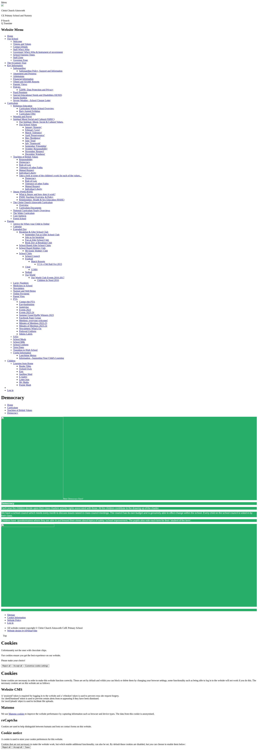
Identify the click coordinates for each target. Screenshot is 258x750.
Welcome (17, 41)
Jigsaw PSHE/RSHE (23, 191)
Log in (10, 390)
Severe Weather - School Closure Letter (31, 100)
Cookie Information (16, 617)
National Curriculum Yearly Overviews (31, 210)
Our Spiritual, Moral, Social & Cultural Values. (41, 122)
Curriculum (12, 103)
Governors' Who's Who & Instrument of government (38, 52)
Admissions (18, 76)
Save (27, 747)
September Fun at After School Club (42, 234)
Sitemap (11, 615)
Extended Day (20, 229)
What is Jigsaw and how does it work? (37, 194)
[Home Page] (2, 5)
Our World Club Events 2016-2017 (47, 277)
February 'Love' (32, 130)
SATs (15, 336)
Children (11, 360)
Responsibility (26, 159)
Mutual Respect (26, 170)
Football (29, 259)
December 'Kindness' (35, 154)
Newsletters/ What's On (30, 328)
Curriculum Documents (30, 208)
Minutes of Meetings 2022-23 (33, 323)
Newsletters (18, 288)
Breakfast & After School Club (33, 232)
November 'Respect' (34, 151)
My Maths (24, 382)
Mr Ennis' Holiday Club (36, 250)
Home (10, 36)
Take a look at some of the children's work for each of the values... (50, 175)
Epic (21, 371)
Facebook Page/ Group (30, 318)
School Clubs (25, 253)
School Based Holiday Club (32, 248)
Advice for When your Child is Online (31, 224)
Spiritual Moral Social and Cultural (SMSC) (33, 119)
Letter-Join (24, 379)
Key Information (15, 65)
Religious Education (22, 106)
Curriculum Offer (27, 114)
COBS (34, 269)
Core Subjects (19, 216)
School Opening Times (24, 55)
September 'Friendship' (36, 146)
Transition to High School (25, 350)
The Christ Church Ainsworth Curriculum (33, 202)
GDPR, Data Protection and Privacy (36, 89)
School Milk (19, 342)
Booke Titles (25, 366)
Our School (12, 38)
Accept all (17, 666)
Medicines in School (22, 285)
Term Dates (18, 347)
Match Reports (38, 261)
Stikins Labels (25, 334)
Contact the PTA (27, 301)
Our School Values (28, 124)
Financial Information (23, 79)
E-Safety (23, 377)
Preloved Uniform (27, 331)
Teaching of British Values (25, 157)
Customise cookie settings (36, 666)
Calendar (17, 226)
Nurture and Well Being (24, 291)
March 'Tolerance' (33, 132)
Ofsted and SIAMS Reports (26, 81)
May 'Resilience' (33, 138)
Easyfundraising (26, 304)
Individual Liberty (27, 173)
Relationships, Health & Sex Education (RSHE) (41, 199)
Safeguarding (19, 68)
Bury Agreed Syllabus (29, 111)
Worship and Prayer (22, 116)
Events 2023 (25, 309)
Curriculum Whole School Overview (36, 108)
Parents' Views (20, 84)
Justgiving (24, 307)
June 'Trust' (30, 140)
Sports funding (20, 97)
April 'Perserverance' (35, 135)
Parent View (19, 296)
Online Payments (21, 293)
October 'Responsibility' (36, 148)
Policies (16, 87)
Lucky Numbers (21, 283)
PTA (15, 299)
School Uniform (20, 344)
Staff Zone (18, 57)
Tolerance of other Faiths (31, 167)
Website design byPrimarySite (22, 630)
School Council (32, 256)
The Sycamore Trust (16, 63)
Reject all (6, 666)
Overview (24, 205)
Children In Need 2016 (48, 280)
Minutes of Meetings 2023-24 (33, 326)
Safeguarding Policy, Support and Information (40, 71)
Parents (10, 221)
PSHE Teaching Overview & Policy (36, 197)
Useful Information (22, 352)
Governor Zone (20, 60)
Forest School (19, 218)
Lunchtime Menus (27, 355)
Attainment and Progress (24, 73)
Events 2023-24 (26, 312)
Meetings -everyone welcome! (33, 320)
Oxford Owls (25, 369)
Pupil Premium (20, 92)
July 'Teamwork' (33, 143)
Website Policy (14, 620)
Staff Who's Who (21, 49)
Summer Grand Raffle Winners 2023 (36, 315)
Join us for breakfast (34, 237)
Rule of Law (25, 165)
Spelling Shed (25, 374)
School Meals (19, 339)
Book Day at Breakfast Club (38, 242)
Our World (30, 275)
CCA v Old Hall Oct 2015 (49, 264)
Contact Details (20, 46)
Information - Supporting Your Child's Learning (41, 358)
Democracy (24, 162)
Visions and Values (22, 44)
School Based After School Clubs (35, 245)
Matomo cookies (16, 714)
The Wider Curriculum (23, 213)
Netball (28, 272)
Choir (27, 267)
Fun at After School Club (37, 240)
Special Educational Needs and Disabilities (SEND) (37, 95)
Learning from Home (23, 363)
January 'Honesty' (33, 127)
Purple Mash (25, 385)
